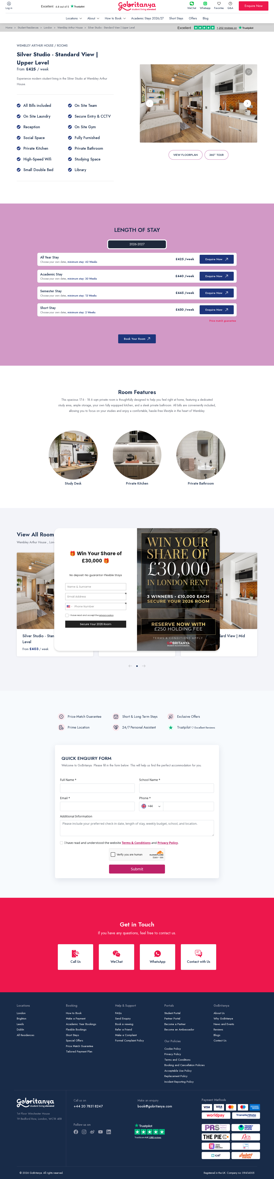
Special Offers (74, 1040)
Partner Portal (172, 1018)
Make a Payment (75, 1018)
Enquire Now (254, 6)
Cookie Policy (172, 1049)
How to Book (73, 1013)
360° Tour (216, 155)
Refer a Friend (123, 1029)
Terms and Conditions (177, 1060)
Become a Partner (175, 1024)
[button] (137, 666)
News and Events (224, 1024)
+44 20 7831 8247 (88, 1106)
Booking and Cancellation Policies (184, 1065)
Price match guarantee (222, 321)
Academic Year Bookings (81, 1024)
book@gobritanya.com (155, 1106)
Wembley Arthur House (70, 27)
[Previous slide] (149, 103)
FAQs (118, 1013)
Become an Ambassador (179, 1029)
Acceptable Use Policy (178, 1071)
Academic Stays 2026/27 (147, 18)
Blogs (217, 1035)
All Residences (25, 1035)
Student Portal (172, 1013)
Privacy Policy (172, 1054)
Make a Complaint (126, 1035)
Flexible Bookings (76, 1029)
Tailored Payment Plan (79, 1051)
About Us (219, 1013)
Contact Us (220, 1040)
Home (9, 27)
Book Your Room (134, 339)
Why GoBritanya (223, 1018)
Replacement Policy (176, 1076)
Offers (193, 18)
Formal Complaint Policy (129, 1040)
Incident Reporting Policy (179, 1082)
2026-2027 (137, 244)
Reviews (218, 1029)
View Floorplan (185, 155)
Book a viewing (124, 1024)
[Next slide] (247, 103)
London (48, 27)
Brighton (21, 1018)
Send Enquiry (123, 1018)
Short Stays (176, 18)
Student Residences (28, 27)
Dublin (20, 1029)
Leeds (20, 1024)
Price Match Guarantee (79, 1046)
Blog (205, 18)
